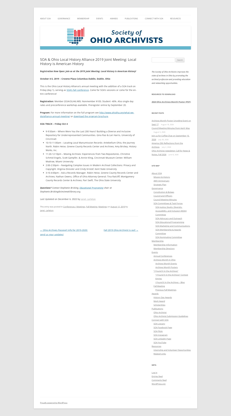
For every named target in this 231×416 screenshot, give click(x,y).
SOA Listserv (159, 323)
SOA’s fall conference (78, 90)
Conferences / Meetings (74, 206)
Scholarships (159, 304)
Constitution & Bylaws (164, 192)
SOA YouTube (160, 342)
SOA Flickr (158, 331)
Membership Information (165, 244)
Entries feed (157, 376)
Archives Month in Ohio (165, 259)
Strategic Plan (160, 184)
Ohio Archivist (160, 312)
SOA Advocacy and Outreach (168, 218)
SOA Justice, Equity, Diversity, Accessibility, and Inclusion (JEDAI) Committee (171, 211)
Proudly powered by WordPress (53, 402)
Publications (131, 18)
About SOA (45, 18)
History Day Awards (163, 297)
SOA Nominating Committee (168, 237)
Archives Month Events (166, 263)
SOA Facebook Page (163, 327)
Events (99, 18)
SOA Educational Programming (169, 222)
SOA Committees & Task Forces (168, 203)
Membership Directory (164, 248)
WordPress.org (158, 383)
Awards (114, 18)
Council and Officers (163, 195)
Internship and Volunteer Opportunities (172, 350)
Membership (83, 18)
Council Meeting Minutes (165, 199)
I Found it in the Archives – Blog (170, 282)
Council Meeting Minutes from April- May (171, 128)
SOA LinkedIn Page (162, 338)
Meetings (102, 206)
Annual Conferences (163, 256)
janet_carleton (88, 199)
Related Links (160, 353)
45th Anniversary (161, 180)
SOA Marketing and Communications (172, 226)
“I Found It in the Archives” (166, 271)
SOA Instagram (161, 335)
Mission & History (162, 177)
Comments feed (159, 380)
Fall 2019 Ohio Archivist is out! (121, 230)
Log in (154, 372)
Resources (175, 18)
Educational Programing (91, 187)
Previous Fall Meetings (165, 289)
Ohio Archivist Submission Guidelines (171, 316)
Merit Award (159, 301)
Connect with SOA (154, 18)
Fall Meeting (91, 206)
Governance (64, 18)
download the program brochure (91, 116)
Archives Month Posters (166, 267)
